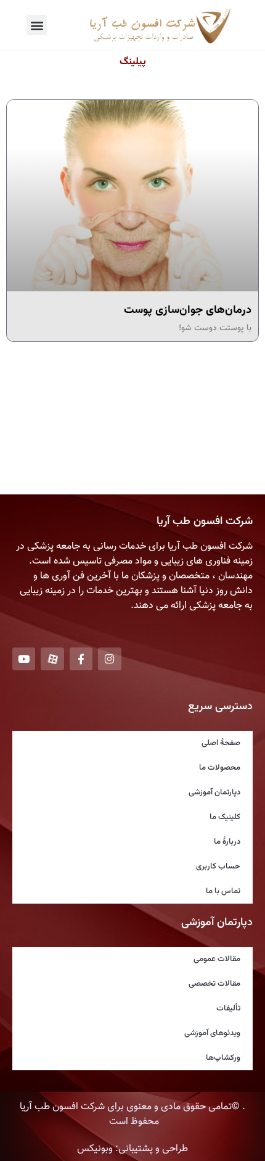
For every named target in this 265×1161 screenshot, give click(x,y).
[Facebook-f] (81, 658)
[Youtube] (23, 658)
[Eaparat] (52, 658)
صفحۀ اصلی (221, 743)
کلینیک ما (225, 817)
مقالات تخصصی (214, 984)
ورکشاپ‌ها (223, 1058)
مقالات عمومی (217, 959)
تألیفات (228, 1008)
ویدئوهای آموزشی (212, 1033)
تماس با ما (223, 891)
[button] (36, 25)
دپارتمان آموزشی (214, 792)
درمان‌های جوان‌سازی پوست (187, 310)
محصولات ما (219, 768)
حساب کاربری (218, 866)
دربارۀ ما (227, 842)
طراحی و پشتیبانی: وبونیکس (132, 1149)
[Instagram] (109, 658)
